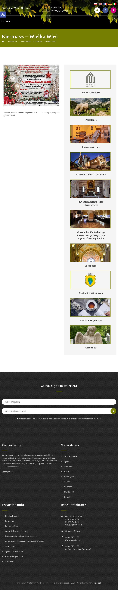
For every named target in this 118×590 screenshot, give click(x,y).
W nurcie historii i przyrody (16, 531)
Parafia (67, 471)
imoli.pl (97, 583)
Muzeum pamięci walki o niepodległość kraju (24, 541)
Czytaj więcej (8, 472)
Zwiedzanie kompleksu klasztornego (21, 536)
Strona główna (70, 456)
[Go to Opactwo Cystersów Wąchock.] (3, 41)
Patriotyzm (69, 476)
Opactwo (68, 466)
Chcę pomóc (10, 546)
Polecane (68, 486)
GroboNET (10, 561)
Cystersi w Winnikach (14, 551)
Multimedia (69, 492)
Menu (7, 21)
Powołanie (9, 521)
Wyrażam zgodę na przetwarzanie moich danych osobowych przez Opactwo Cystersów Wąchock (60, 418)
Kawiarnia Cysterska (14, 556)
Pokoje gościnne (12, 526)
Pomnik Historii (12, 516)
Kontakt (67, 497)
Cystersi (67, 461)
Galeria (67, 481)
